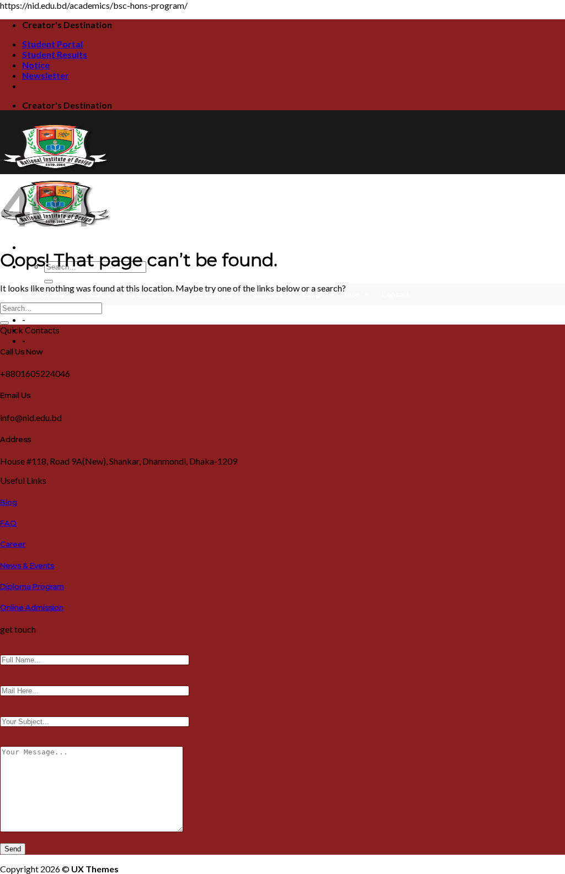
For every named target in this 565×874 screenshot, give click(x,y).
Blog (312, 294)
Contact (395, 294)
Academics (213, 294)
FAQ (8, 523)
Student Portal (52, 44)
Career (12, 543)
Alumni (99, 294)
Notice (36, 65)
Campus (268, 294)
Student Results (54, 54)
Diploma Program (32, 586)
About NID (46, 294)
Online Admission (31, 607)
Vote (350, 294)
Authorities (153, 294)
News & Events (27, 565)
